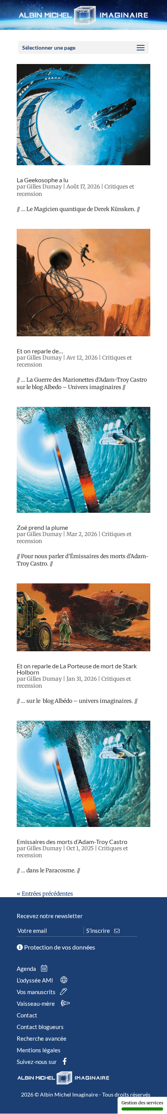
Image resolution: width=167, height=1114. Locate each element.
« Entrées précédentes (45, 893)
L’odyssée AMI (35, 980)
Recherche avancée (41, 1038)
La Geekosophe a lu (42, 179)
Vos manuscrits (37, 991)
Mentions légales (39, 1050)
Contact (27, 1015)
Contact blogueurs (40, 1026)
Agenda (27, 968)
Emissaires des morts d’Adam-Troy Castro (72, 841)
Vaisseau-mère (36, 1003)
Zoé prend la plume (42, 527)
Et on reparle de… (40, 351)
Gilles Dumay (44, 186)
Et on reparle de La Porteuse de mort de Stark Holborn (77, 669)
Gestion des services (142, 1102)
